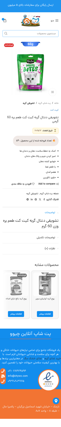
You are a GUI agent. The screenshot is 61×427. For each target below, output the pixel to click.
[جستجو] (5, 33)
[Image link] (48, 380)
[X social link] (40, 199)
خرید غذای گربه (53, 359)
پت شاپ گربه (44, 103)
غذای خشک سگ (33, 359)
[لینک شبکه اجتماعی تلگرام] (28, 199)
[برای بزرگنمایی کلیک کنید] (52, 92)
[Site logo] (30, 20)
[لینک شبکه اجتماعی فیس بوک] (44, 199)
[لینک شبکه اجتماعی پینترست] (36, 199)
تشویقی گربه (29, 103)
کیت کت (54, 110)
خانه (56, 103)
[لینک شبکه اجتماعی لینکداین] (32, 199)
